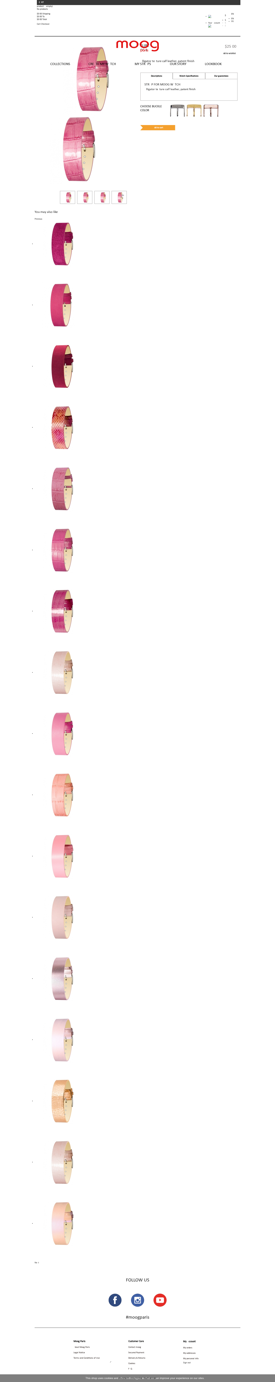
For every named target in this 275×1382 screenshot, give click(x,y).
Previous (38, 219)
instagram (137, 1300)
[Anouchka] (58, 733)
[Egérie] (58, 979)
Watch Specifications (188, 76)
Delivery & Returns (136, 1358)
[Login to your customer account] (209, 26)
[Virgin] (58, 1223)
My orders (187, 1348)
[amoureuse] (58, 427)
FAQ (130, 1369)
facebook (115, 1300)
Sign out (187, 1363)
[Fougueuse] (58, 611)
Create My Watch (102, 64)
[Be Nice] (58, 1101)
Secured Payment (136, 1353)
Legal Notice (79, 1353)
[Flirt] (72, 149)
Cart (41, 2)
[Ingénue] (58, 917)
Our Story (178, 64)
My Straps (143, 64)
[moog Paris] (137, 46)
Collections (60, 64)
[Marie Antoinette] (58, 550)
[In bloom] (58, 366)
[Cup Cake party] (58, 795)
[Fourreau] (58, 244)
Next (123, 195)
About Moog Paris (82, 1347)
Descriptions (156, 76)
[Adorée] (58, 305)
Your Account (214, 23)
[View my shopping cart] (214, 17)
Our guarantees (221, 76)
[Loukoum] (58, 856)
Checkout (45, 24)
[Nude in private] (58, 672)
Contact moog (134, 1347)
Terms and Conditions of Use (87, 1358)
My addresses (189, 1353)
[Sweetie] (58, 489)
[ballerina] (58, 1040)
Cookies (131, 1363)
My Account (189, 1341)
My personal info (190, 1359)
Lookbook (213, 64)
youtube (160, 1300)
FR (232, 21)
